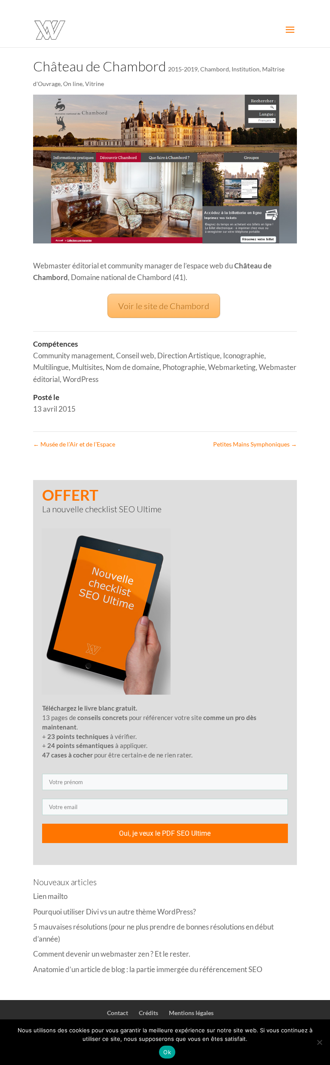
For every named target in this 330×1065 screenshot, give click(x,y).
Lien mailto (50, 896)
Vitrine (94, 83)
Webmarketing (232, 367)
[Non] (319, 1042)
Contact (117, 1012)
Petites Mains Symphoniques (255, 444)
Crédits (148, 1012)
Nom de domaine (132, 367)
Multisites (87, 367)
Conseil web (135, 355)
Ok (167, 1052)
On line (72, 83)
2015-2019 (183, 69)
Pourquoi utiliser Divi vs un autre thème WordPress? (114, 911)
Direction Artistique (188, 355)
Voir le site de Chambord (163, 306)
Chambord (214, 69)
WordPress (80, 379)
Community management (73, 355)
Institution (246, 69)
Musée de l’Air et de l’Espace (74, 444)
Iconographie (243, 355)
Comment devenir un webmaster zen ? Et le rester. (111, 953)
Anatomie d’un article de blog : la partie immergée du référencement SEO (148, 969)
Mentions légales (191, 1012)
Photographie (183, 367)
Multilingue (51, 367)
